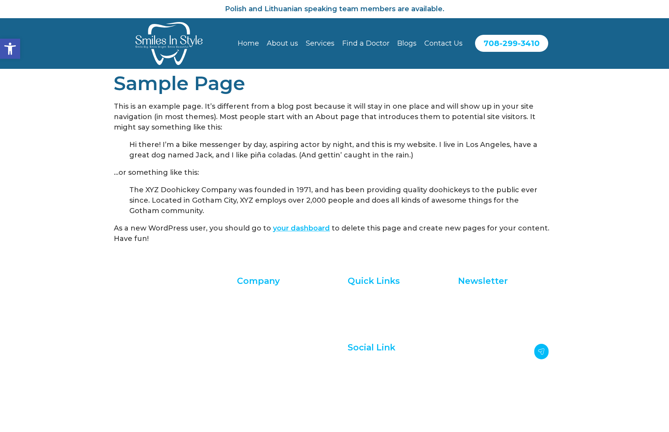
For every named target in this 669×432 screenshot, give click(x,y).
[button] (10, 49)
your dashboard (301, 228)
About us (282, 43)
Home (248, 43)
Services (320, 43)
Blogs (407, 43)
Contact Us (443, 43)
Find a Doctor (365, 43)
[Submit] (541, 351)
